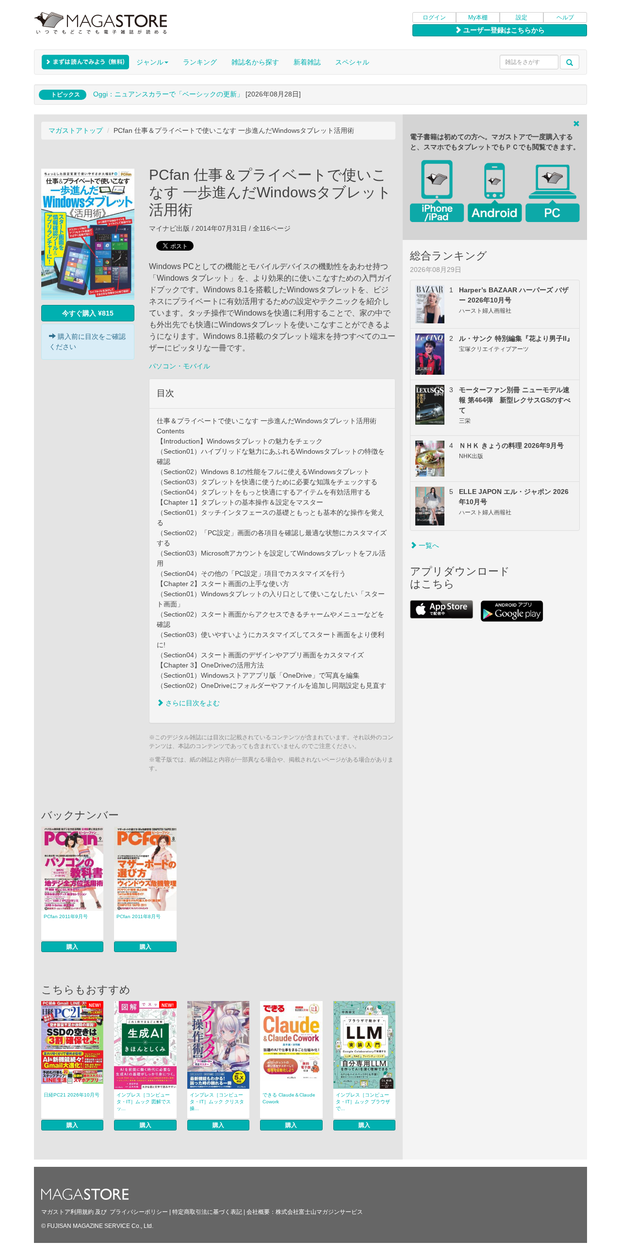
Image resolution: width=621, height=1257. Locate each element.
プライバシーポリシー (139, 1212)
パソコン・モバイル (179, 366)
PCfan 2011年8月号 (138, 916)
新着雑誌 (307, 62)
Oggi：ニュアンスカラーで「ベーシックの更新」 (168, 94)
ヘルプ (565, 17)
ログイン (434, 17)
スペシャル (352, 62)
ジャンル (149, 62)
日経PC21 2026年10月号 (71, 1095)
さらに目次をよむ (191, 703)
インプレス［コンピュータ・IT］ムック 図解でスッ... (143, 1101)
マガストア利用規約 (67, 1212)
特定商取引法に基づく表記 (207, 1212)
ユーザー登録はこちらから (503, 30)
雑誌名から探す (255, 62)
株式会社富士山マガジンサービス (319, 1212)
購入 (72, 946)
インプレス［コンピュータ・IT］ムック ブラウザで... (363, 1101)
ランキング (200, 62)
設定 (521, 17)
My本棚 (478, 17)
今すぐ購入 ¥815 (88, 313)
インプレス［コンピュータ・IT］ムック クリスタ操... (217, 1101)
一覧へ (428, 545)
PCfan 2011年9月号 (66, 916)
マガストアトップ (76, 130)
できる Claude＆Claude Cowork (288, 1098)
